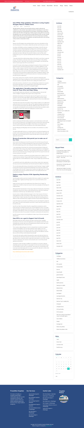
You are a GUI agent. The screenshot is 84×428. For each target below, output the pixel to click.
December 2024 (60, 52)
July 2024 (59, 54)
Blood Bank (49, 5)
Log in (58, 339)
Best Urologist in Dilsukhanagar (49, 403)
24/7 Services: (32, 1)
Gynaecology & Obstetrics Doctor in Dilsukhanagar (50, 405)
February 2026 (60, 33)
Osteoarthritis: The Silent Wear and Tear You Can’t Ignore (63, 165)
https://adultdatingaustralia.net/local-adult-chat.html (23, 252)
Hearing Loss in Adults (61, 100)
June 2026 (59, 26)
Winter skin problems (61, 129)
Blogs (61, 5)
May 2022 (59, 63)
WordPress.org (59, 347)
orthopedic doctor (61, 114)
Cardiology (59, 81)
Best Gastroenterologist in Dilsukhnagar (48, 398)
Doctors (43, 5)
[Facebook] (73, 1)
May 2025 (59, 47)
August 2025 (59, 43)
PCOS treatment (60, 118)
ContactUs (71, 11)
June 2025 (59, 45)
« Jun (56, 376)
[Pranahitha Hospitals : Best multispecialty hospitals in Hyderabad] (17, 8)
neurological (59, 105)
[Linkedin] (78, 1)
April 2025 (59, 49)
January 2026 (59, 35)
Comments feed (60, 344)
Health (58, 97)
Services (56, 5)
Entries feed (59, 342)
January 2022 (59, 68)
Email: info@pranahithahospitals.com (49, 1)
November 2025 (60, 38)
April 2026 (59, 29)
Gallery (66, 5)
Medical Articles (60, 102)
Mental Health (60, 104)
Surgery (58, 126)
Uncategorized (60, 127)
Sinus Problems (60, 124)
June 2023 (59, 57)
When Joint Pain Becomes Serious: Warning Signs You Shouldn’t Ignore (63, 160)
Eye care (59, 90)
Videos (71, 5)
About (38, 5)
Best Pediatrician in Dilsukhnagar (49, 401)
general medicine (60, 93)
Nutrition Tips (60, 109)
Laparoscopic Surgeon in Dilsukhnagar (47, 409)
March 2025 (59, 50)
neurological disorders (61, 107)
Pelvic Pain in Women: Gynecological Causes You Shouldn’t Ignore (64, 121)
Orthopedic (59, 112)
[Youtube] (25, 256)
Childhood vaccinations (61, 83)
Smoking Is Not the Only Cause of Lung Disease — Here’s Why (64, 156)
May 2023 (59, 59)
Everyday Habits (60, 88)
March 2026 (59, 31)
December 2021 (60, 70)
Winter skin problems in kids (62, 131)
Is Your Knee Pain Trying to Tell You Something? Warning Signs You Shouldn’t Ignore (63, 152)
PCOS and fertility (60, 116)
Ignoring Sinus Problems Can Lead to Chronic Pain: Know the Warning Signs (64, 169)
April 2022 (59, 64)
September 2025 (60, 42)
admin (21, 26)
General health (60, 91)
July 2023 (59, 56)
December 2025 (60, 36)
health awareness (60, 98)
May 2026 (59, 28)
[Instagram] (75, 1)
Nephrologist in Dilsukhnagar (48, 396)
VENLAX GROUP (49, 426)
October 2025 (60, 40)
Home (34, 5)
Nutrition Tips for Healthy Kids (63, 111)
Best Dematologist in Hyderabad (49, 394)
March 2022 (59, 66)
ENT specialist (60, 86)
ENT (58, 84)
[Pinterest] (19, 256)
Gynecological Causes (61, 95)
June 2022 (59, 61)
